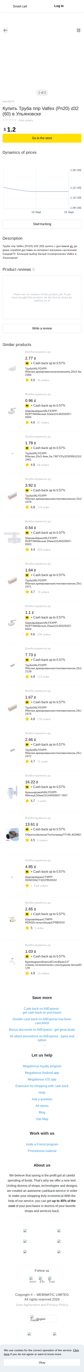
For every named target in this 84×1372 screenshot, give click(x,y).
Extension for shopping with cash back (42, 1086)
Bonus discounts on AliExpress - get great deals (42, 1029)
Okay (42, 1362)
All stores (42, 1105)
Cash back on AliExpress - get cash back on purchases (42, 1010)
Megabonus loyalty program (42, 1066)
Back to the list (5, 30)
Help (42, 1092)
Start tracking (42, 224)
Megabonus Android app (42, 1072)
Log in (59, 6)
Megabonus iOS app (42, 1079)
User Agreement (28, 1305)
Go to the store (42, 138)
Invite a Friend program (42, 1144)
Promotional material (42, 1151)
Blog (42, 1112)
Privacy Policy (57, 1305)
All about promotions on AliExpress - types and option (42, 1038)
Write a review (42, 328)
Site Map (42, 1119)
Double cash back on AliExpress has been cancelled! (42, 1021)
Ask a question (42, 1099)
